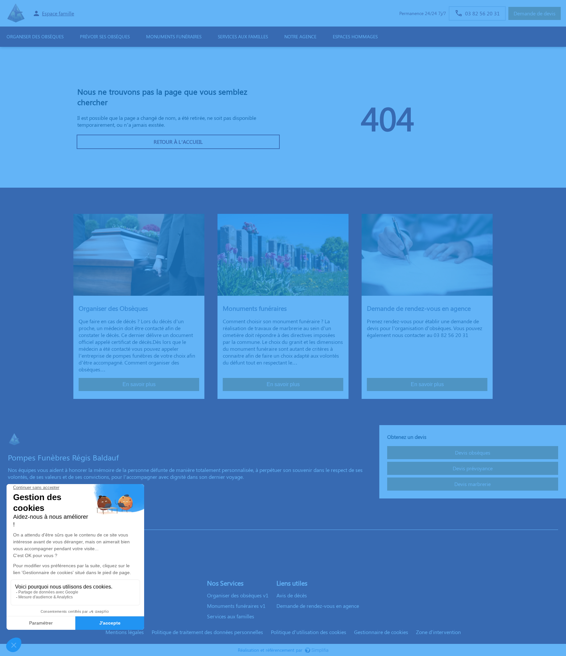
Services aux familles (230, 616)
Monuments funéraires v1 (236, 605)
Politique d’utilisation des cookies (308, 631)
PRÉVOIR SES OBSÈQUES (105, 36)
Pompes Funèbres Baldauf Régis (44, 523)
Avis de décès (291, 595)
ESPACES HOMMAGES (355, 36)
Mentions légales (124, 631)
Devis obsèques (472, 452)
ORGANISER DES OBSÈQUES (35, 36)
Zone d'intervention (438, 631)
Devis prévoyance (473, 468)
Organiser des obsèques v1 (238, 595)
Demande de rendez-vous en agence (317, 605)
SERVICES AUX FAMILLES (243, 36)
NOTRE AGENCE (300, 36)
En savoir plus (139, 384)
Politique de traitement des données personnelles (207, 631)
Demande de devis (535, 13)
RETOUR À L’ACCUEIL (178, 141)
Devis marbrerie (472, 483)
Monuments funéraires (173, 36)
